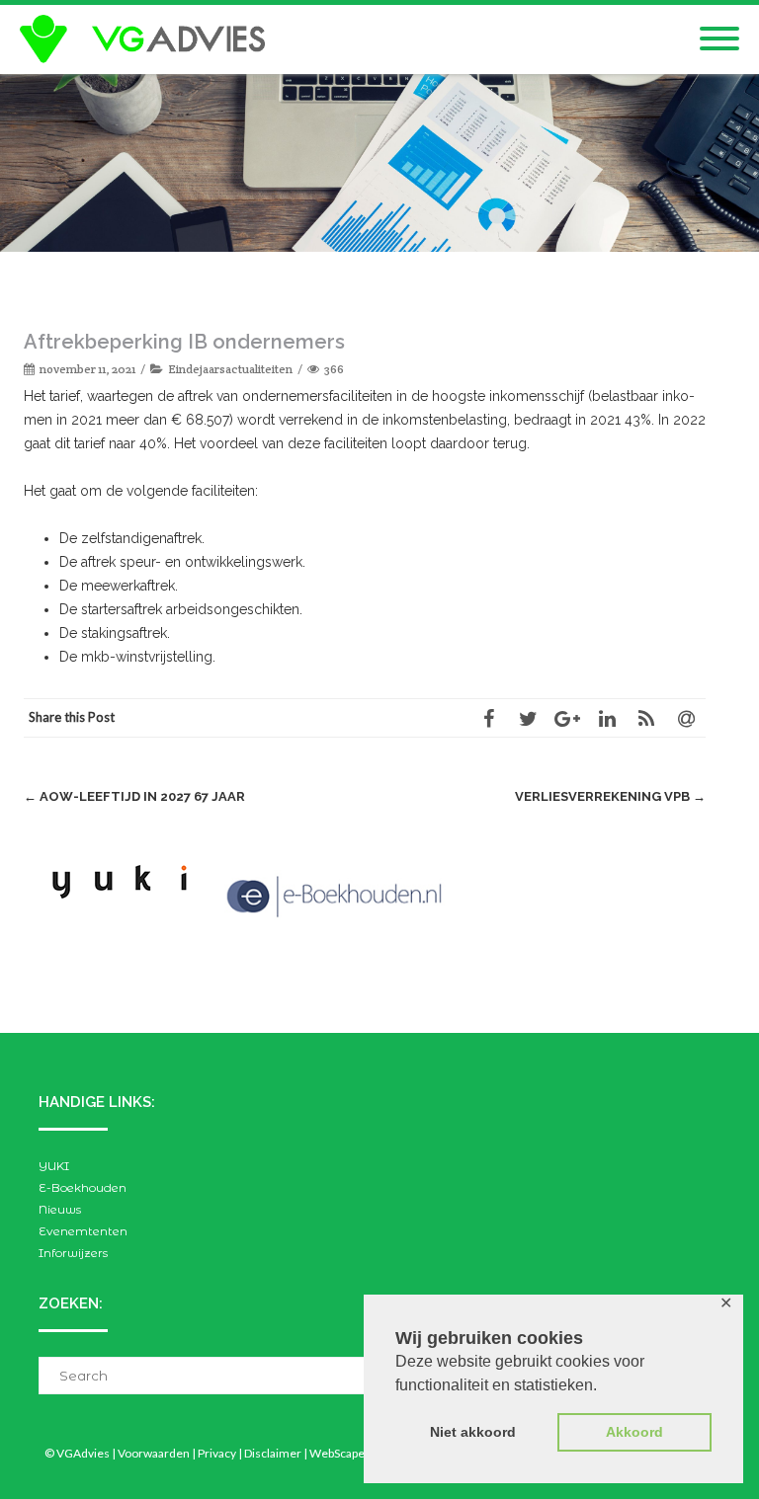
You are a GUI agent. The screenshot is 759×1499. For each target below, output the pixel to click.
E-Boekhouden (82, 1187)
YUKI (54, 1165)
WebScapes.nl (346, 1453)
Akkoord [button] (634, 1432)
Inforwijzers (73, 1252)
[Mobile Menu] (719, 39)
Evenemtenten (83, 1230)
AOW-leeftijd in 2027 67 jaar (134, 796)
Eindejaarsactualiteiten (230, 368)
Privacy (217, 1453)
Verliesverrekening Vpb (610, 796)
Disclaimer (272, 1453)
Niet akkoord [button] (473, 1432)
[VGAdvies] (147, 39)
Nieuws (60, 1209)
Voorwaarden (154, 1453)
